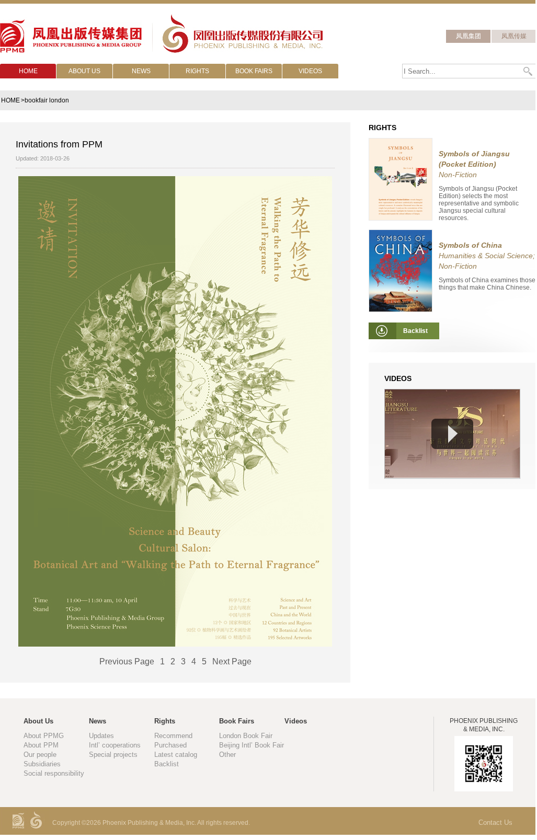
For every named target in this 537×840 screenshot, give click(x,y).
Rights (164, 721)
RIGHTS (197, 71)
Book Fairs (236, 721)
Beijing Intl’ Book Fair (251, 745)
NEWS (141, 71)
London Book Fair (245, 736)
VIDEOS (310, 71)
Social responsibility (54, 773)
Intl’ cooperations (115, 745)
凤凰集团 (468, 36)
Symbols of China (470, 245)
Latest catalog (175, 754)
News (97, 721)
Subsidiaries (42, 764)
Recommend (173, 736)
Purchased (170, 745)
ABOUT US (84, 71)
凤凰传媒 (514, 36)
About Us (38, 721)
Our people (40, 754)
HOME (28, 71)
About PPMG (44, 736)
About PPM (41, 745)
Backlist (166, 764)
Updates (101, 736)
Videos (295, 721)
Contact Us (495, 822)
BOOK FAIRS (253, 71)
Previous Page (126, 661)
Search (528, 71)
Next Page (232, 661)
